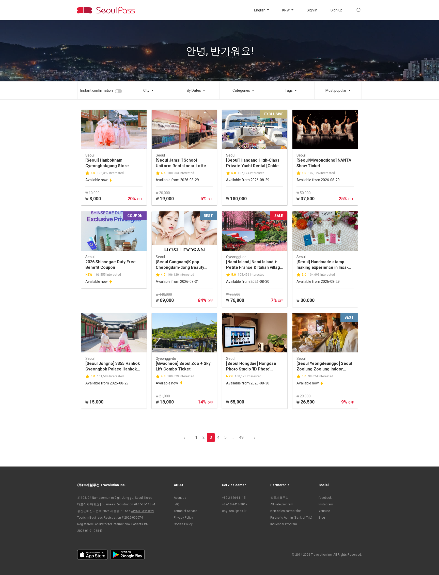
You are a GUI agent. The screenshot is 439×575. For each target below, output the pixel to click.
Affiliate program (281, 504)
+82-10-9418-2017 (234, 504)
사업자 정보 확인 (142, 511)
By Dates (194, 90)
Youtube (324, 511)
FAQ (176, 504)
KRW (286, 10)
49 (241, 437)
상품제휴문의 (279, 498)
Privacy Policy (183, 517)
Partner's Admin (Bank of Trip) (291, 517)
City (146, 90)
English (260, 10)
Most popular (336, 90)
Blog (322, 517)
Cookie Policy (183, 524)
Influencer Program (283, 524)
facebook (325, 498)
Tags (289, 90)
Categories (241, 90)
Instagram (326, 504)
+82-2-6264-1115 (234, 498)
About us (180, 498)
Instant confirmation (96, 90)
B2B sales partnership (285, 511)
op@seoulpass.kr (234, 511)
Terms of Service (185, 511)
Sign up (336, 10)
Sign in (312, 10)
